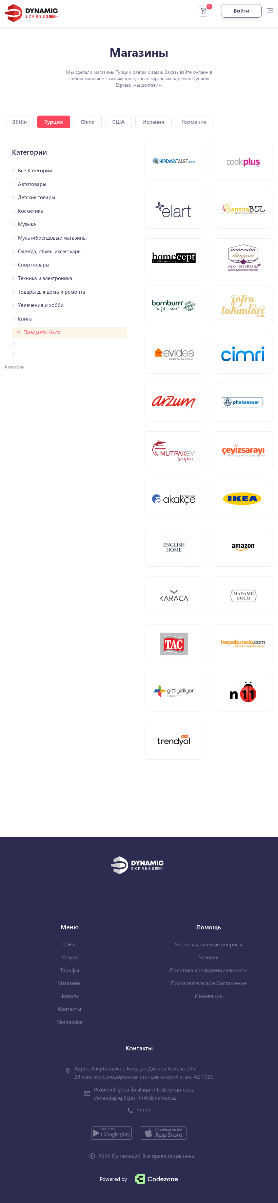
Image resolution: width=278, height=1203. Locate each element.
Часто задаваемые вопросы (208, 944)
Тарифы (69, 970)
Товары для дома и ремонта (51, 292)
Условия (208, 957)
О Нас (69, 944)
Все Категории (35, 170)
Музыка (27, 224)
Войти (242, 10)
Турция (53, 121)
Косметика (30, 211)
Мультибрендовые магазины (52, 238)
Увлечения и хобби (41, 305)
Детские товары (36, 197)
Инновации (209, 995)
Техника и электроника (45, 278)
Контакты (69, 1008)
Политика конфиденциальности (208, 970)
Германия (194, 121)
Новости (69, 995)
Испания (153, 121)
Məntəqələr (69, 1021)
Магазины (69, 982)
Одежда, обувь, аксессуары (50, 251)
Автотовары (32, 184)
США (118, 121)
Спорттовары (33, 264)
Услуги (70, 957)
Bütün (19, 121)
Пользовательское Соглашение (208, 982)
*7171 (144, 1110)
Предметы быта (42, 332)
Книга (25, 318)
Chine (88, 121)
